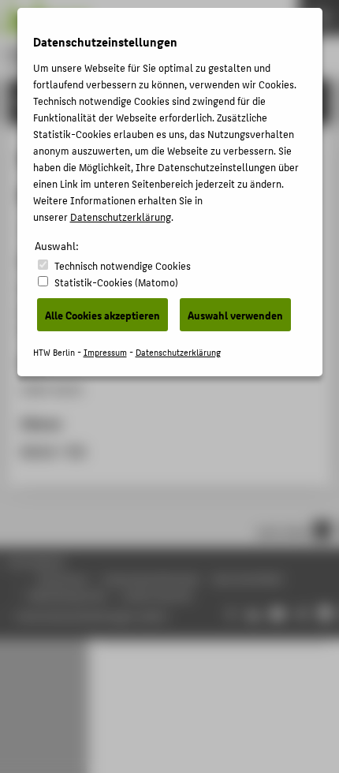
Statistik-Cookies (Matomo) (116, 282)
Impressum (105, 352)
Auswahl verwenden (235, 314)
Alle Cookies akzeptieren (102, 314)
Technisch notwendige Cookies (122, 265)
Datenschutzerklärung (120, 216)
